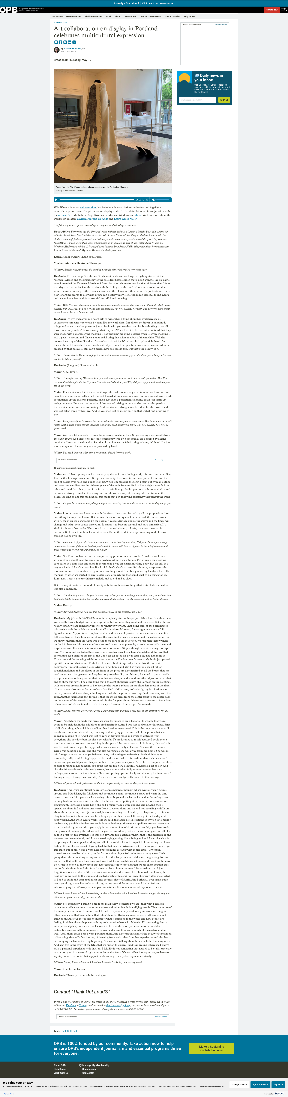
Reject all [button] (278, 1084)
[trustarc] (279, 1094)
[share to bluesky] (65, 42)
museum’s (64, 215)
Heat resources (73, 16)
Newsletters (130, 16)
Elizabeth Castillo (72, 48)
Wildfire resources (93, 16)
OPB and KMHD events (150, 16)
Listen (118, 16)
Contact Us (88, 1073)
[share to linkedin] (69, 42)
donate (272, 10)
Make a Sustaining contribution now (211, 1048)
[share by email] (56, 42)
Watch (108, 16)
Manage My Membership (95, 1065)
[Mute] (153, 199)
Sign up (224, 99)
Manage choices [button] (239, 1084)
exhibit (138, 215)
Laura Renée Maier (125, 218)
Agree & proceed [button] (260, 1084)
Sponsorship (89, 1069)
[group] (113, 199)
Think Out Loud (60, 23)
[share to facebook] (60, 42)
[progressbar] (97, 199)
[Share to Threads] (74, 42)
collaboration (88, 207)
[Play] (56, 199)
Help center (189, 16)
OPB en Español (172, 16)
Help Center (60, 1069)
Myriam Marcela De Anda (92, 218)
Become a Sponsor (161, 460)
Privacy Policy (9, 1094)
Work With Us (61, 1073)
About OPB (57, 16)
